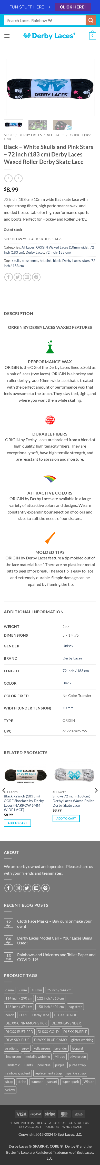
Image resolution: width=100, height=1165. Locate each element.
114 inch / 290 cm (18, 998)
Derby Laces (30, 135)
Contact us (79, 1123)
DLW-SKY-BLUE (17, 1040)
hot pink (46, 261)
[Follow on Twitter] (27, 888)
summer (37, 1082)
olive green (78, 1056)
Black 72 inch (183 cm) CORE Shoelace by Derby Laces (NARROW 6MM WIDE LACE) (24, 803)
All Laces (55, 135)
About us (57, 1123)
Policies (52, 1127)
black (57, 261)
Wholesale (72, 1127)
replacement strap (48, 1073)
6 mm (9, 990)
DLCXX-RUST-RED (19, 1032)
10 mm (68, 708)
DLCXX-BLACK (65, 1015)
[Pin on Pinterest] (36, 277)
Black (67, 683)
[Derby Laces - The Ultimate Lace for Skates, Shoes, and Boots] (50, 36)
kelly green (42, 1048)
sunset (52, 1082)
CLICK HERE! (73, 6)
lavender (60, 1048)
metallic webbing (37, 1056)
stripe (22, 1082)
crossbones (30, 261)
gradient (11, 1048)
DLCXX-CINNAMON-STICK (26, 1023)
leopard (77, 1048)
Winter (89, 1082)
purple (59, 1065)
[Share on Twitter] (18, 277)
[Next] (88, 87)
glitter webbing (82, 1040)
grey (25, 1048)
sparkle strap (76, 1073)
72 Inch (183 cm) (58, 252)
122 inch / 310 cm (50, 998)
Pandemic (12, 1065)
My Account (30, 1127)
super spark (70, 1082)
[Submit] (91, 20)
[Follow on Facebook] (8, 888)
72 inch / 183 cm (76, 670)
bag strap (75, 1007)
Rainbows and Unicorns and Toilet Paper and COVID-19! (56, 957)
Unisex (68, 646)
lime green (13, 1056)
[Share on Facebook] (8, 277)
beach (9, 1015)
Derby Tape (40, 1015)
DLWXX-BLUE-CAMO (50, 1040)
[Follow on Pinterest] (45, 888)
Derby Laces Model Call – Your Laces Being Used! (54, 940)
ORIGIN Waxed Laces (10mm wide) (62, 247)
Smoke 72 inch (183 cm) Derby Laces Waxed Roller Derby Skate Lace (73, 800)
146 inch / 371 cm (18, 1007)
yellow (10, 1090)
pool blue (44, 1065)
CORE (23, 1015)
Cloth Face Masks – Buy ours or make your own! (54, 923)
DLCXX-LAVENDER (66, 1023)
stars (86, 261)
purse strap (77, 1065)
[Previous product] (18, 178)
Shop (9, 135)
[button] (7, 35)
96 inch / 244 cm (59, 990)
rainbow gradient (17, 1073)
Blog (41, 1123)
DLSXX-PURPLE (75, 1032)
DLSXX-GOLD (48, 1032)
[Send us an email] (36, 888)
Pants (28, 1065)
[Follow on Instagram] (18, 888)
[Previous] (12, 87)
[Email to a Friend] (27, 277)
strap (9, 1082)
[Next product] (8, 178)
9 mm (22, 990)
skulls (16, 261)
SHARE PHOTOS (22, 1123)
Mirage (60, 1056)
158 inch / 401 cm (50, 1007)
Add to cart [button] (17, 823)
